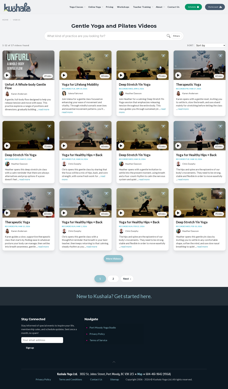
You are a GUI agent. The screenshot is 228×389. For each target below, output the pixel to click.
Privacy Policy (97, 333)
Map (139, 374)
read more (43, 109)
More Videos (113, 258)
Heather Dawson (133, 93)
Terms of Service (98, 340)
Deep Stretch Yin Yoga (134, 84)
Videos (16, 20)
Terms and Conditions (70, 379)
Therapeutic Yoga (188, 84)
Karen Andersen (19, 93)
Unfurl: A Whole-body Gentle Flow (25, 86)
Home (5, 20)
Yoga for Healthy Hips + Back (82, 155)
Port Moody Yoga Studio (102, 327)
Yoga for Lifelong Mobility (80, 84)
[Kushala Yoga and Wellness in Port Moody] (17, 7)
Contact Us (96, 379)
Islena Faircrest (75, 93)
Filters (176, 36)
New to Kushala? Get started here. (114, 296)
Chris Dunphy (74, 163)
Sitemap (114, 379)
